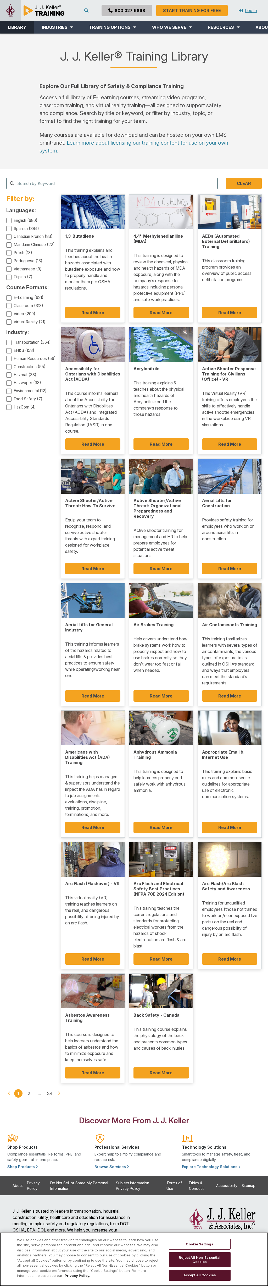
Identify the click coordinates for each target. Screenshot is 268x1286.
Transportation (32, 342)
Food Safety (28, 398)
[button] (57, 27)
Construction (30, 366)
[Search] (87, 10)
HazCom (25, 407)
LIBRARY (17, 27)
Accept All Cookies (199, 1275)
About (18, 1185)
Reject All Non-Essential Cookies (199, 1259)
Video (24, 313)
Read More (92, 312)
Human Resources (35, 358)
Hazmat (25, 374)
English (25, 220)
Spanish (26, 228)
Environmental (30, 390)
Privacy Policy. (77, 1275)
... (39, 1093)
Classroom (28, 305)
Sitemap (248, 1185)
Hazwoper (27, 382)
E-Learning (28, 297)
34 (50, 1093)
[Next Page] (59, 1093)
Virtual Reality (30, 321)
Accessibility (226, 1185)
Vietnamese (28, 268)
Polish (23, 252)
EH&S (24, 350)
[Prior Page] (9, 1093)
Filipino (23, 276)
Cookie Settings (199, 1244)
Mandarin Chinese (34, 244)
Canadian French (33, 236)
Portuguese (28, 260)
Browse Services (110, 1166)
